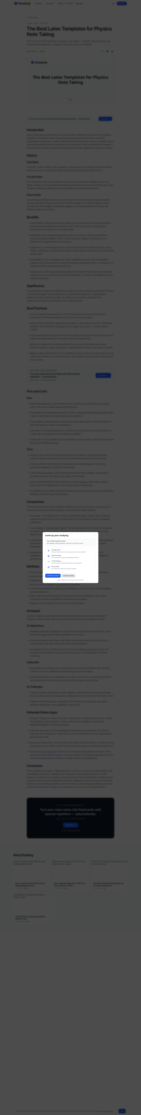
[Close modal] (94, 535)
